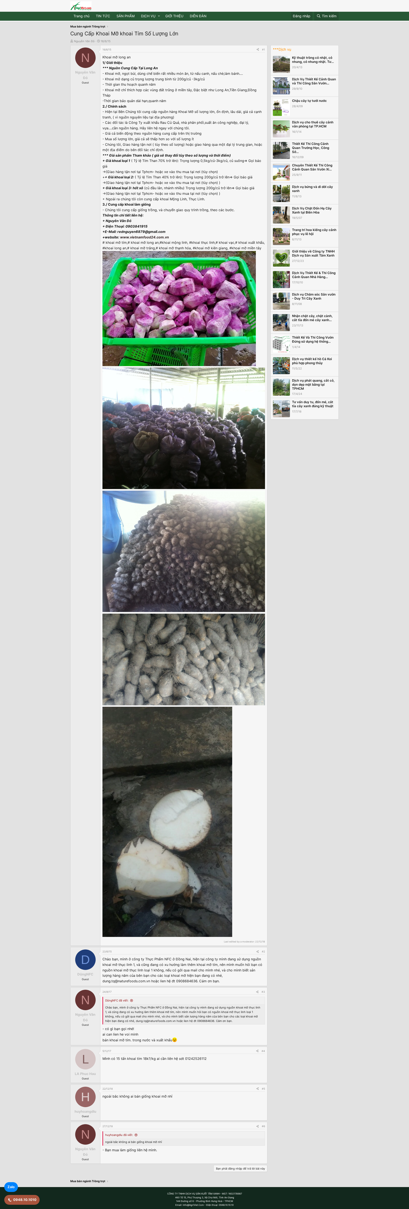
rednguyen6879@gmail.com (141, 231)
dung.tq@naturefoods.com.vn (126, 981)
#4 (263, 1051)
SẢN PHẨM (126, 16)
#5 (263, 1088)
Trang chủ (81, 16)
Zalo (11, 1187)
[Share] (258, 49)
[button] (159, 16)
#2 (263, 951)
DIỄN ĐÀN (198, 16)
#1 (263, 49)
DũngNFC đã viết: (117, 1000)
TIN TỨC (103, 16)
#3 (263, 991)
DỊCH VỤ (148, 16)
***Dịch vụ (282, 49)
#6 (263, 1126)
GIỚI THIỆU (174, 16)
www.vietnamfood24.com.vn (144, 237)
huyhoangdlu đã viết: (119, 1135)
